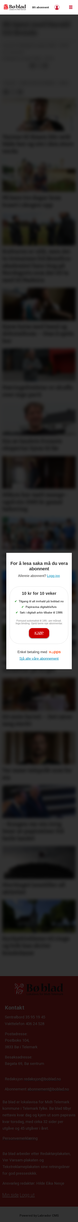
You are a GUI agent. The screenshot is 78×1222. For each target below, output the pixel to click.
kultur (9, 82)
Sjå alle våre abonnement (39, 658)
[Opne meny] (71, 7)
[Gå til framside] (15, 7)
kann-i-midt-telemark (37, 82)
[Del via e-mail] (45, 66)
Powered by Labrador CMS (39, 1215)
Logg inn (57, 7)
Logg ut (27, 1195)
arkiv (64, 82)
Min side (10, 1195)
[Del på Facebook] (32, 66)
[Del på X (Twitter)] (39, 66)
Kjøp (39, 633)
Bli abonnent (40, 7)
